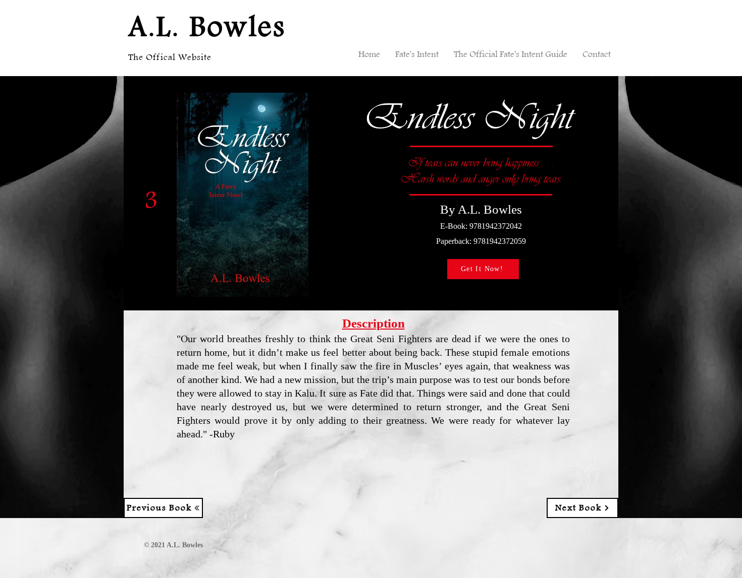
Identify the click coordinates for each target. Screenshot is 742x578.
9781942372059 (499, 241)
